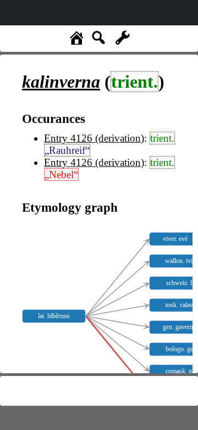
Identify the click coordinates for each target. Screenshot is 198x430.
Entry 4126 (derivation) (94, 138)
